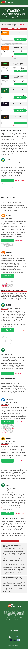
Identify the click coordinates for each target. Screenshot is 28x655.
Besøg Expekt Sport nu (7, 241)
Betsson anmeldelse (19, 276)
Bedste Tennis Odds (5, 20)
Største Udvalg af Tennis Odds (16, 20)
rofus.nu (24, 24)
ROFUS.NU (4, 286)
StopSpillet (5, 619)
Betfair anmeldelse (19, 460)
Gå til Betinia (14, 86)
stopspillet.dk (20, 24)
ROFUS (21, 617)
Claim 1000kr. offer (7, 373)
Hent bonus (20, 39)
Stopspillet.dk (10, 625)
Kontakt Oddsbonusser (14, 630)
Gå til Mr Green (14, 99)
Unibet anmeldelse (19, 373)
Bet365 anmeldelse (19, 180)
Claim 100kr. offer (7, 461)
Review (7, 39)
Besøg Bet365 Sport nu (8, 180)
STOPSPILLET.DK (4, 285)
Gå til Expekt (14, 41)
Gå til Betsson (14, 56)
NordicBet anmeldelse (19, 421)
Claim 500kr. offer (7, 276)
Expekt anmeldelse (19, 240)
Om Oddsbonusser (14, 629)
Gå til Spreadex (14, 125)
